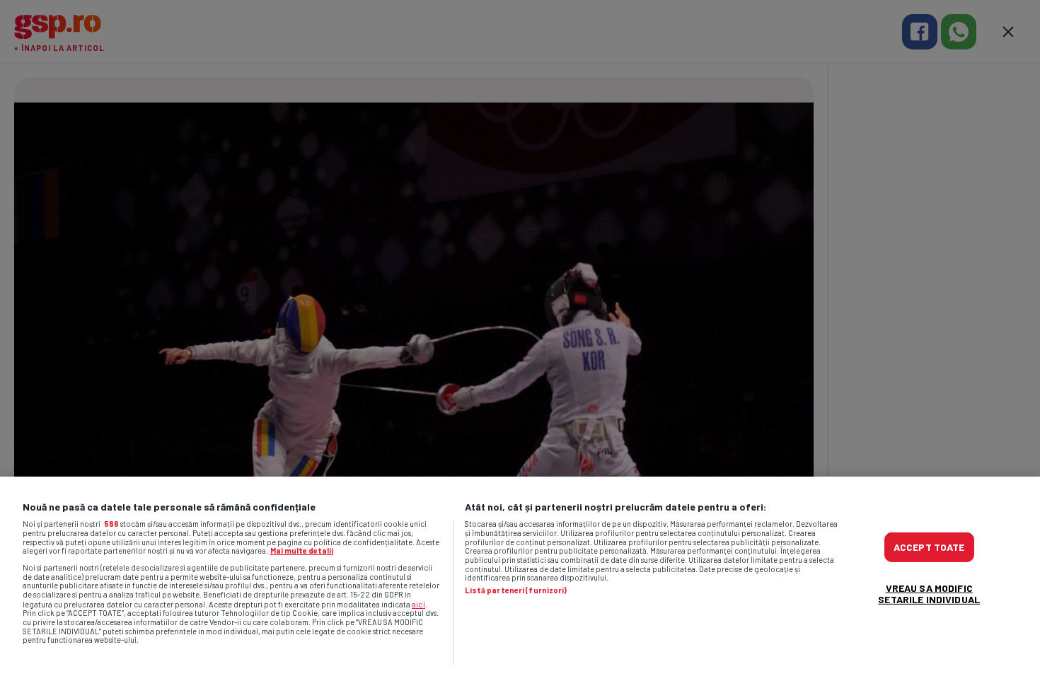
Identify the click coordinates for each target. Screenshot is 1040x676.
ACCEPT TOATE (929, 547)
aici (418, 604)
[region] (520, 576)
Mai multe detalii (301, 550)
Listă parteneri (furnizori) (516, 590)
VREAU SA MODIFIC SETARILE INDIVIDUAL (929, 593)
